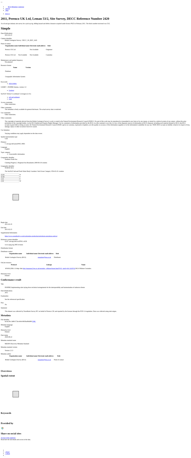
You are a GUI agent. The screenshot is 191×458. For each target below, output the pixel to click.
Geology (11, 90)
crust (10, 99)
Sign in (7, 14)
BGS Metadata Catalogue (16, 7)
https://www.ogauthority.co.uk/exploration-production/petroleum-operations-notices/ (31, 236)
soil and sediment (14, 97)
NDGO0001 (13, 83)
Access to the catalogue (8, 438)
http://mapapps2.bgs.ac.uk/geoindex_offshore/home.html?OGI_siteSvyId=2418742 (49, 268)
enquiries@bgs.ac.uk (44, 257)
